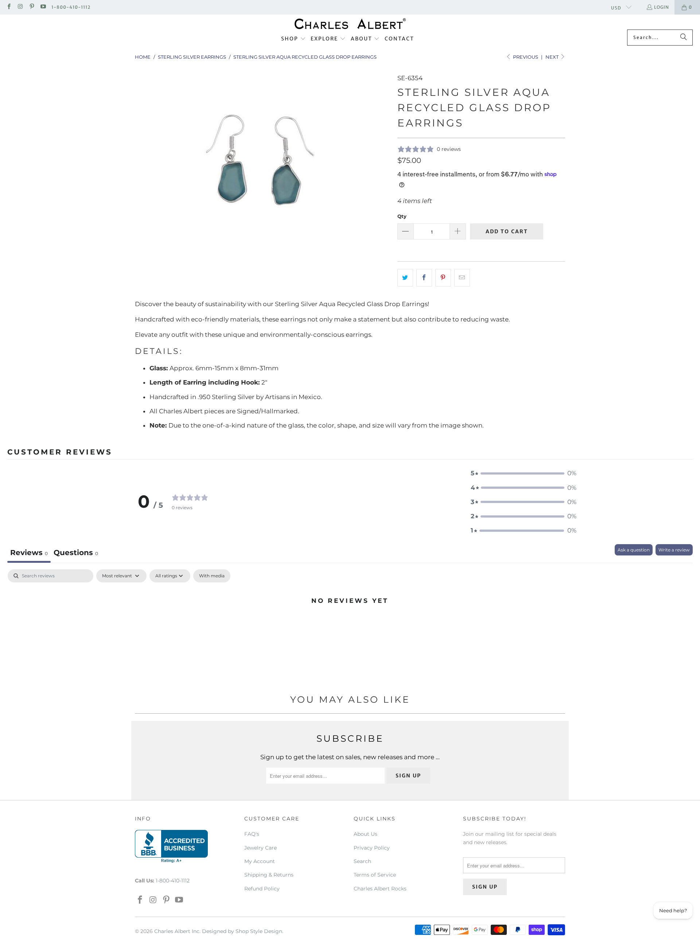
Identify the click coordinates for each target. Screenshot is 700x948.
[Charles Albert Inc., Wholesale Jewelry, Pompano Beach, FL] (171, 846)
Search (362, 861)
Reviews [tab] (29, 552)
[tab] (76, 553)
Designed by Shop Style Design (242, 931)
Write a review (674, 550)
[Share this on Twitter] (405, 277)
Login (661, 7)
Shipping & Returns (268, 874)
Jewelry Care (260, 847)
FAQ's (251, 834)
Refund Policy (262, 888)
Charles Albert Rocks (380, 888)
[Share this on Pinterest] (443, 277)
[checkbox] (211, 575)
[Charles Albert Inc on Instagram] (20, 7)
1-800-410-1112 (70, 7)
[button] (293, 39)
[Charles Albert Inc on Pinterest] (31, 7)
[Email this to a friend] (462, 277)
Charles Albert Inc (176, 931)
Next (552, 57)
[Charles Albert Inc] (350, 24)
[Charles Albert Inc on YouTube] (43, 7)
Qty (402, 216)
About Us (365, 834)
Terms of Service (375, 874)
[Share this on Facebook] (424, 277)
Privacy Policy (372, 847)
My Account (259, 861)
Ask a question (634, 550)
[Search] (683, 38)
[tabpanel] (350, 625)
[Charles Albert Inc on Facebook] (8, 7)
